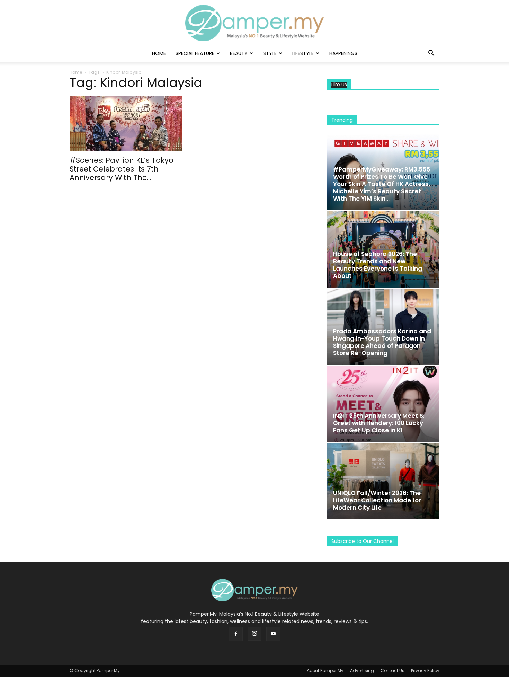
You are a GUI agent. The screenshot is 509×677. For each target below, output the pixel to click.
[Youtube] (273, 634)
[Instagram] (254, 634)
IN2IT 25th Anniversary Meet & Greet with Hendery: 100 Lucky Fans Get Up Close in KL (378, 423)
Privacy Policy (425, 671)
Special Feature (195, 53)
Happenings (343, 53)
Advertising (362, 671)
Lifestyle (303, 53)
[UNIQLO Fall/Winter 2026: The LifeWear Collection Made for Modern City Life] (383, 481)
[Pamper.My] (254, 23)
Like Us (339, 85)
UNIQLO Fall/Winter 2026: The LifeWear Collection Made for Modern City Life (377, 500)
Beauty (239, 53)
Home (159, 53)
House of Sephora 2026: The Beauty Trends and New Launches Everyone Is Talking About (377, 265)
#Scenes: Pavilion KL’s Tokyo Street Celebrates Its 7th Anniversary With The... (121, 169)
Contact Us (392, 671)
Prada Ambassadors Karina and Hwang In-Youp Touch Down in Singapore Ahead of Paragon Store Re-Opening (382, 342)
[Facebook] (236, 634)
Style (270, 53)
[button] (431, 54)
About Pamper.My (325, 671)
